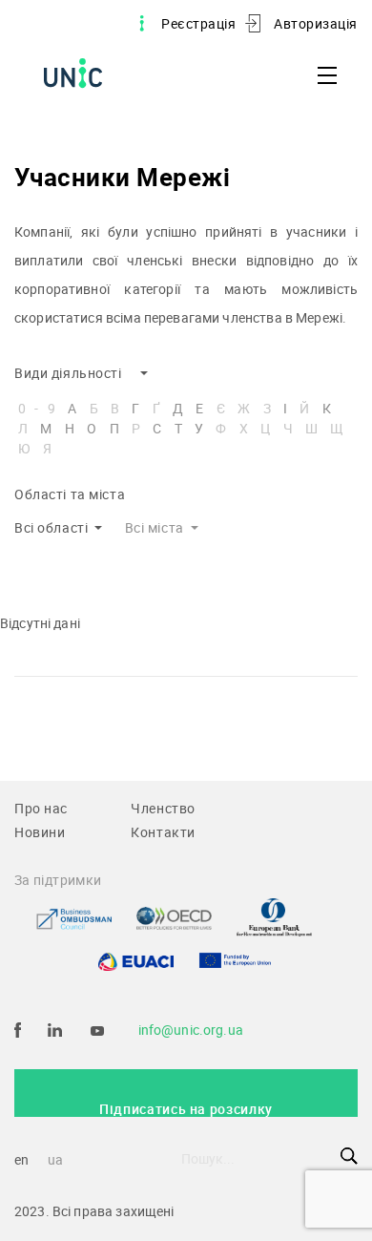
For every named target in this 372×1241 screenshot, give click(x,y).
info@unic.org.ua (190, 1029)
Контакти (163, 832)
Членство (163, 808)
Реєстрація (198, 23)
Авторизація (316, 23)
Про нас (41, 808)
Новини (39, 832)
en (21, 1159)
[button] (81, 374)
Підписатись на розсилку (186, 1108)
